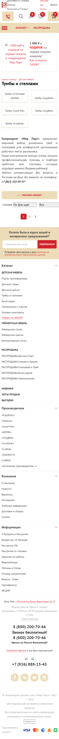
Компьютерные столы (14, 340)
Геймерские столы (12, 329)
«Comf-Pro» (8, 426)
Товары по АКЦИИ (12, 317)
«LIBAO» (6, 460)
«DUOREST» (8, 454)
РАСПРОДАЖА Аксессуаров (17, 372)
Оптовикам (8, 500)
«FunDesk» (8, 443)
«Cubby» (6, 449)
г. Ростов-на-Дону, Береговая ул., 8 (35, 601)
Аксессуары (8, 301)
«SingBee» (7, 437)
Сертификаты (9, 585)
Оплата (11, 4)
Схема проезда (29, 618)
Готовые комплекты (13, 312)
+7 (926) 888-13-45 (29, 664)
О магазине (8, 483)
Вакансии (7, 494)
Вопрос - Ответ (10, 579)
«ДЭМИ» (6, 432)
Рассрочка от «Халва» (14, 551)
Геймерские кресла (12, 334)
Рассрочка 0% (10, 545)
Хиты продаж (11, 394)
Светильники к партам (14, 306)
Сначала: (7, 204)
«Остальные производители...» (19, 466)
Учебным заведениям (14, 505)
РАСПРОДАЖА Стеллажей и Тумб (20, 367)
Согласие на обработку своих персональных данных (27, 253)
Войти (53, 4)
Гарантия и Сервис (17, 9)
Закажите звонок (16, 650)
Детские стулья (10, 284)
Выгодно (7, 400)
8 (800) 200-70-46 (29, 626)
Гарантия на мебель (13, 556)
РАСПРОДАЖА (10, 349)
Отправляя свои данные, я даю (27, 253)
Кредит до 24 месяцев (14, 539)
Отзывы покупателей (14, 573)
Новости (6, 488)
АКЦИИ (6, 590)
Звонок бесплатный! (29, 632)
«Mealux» (7, 420)
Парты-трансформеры (14, 278)
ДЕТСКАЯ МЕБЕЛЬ (12, 272)
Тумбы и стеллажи (12, 295)
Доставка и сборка (12, 511)
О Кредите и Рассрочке (15, 534)
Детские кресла (11, 289)
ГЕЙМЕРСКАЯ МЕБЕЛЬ (14, 323)
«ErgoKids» (8, 415)
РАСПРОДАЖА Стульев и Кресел (20, 361)
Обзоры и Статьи (11, 568)
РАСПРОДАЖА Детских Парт (18, 356)
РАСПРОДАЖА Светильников (18, 378)
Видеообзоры (10, 562)
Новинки (7, 388)
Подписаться (47, 244)
